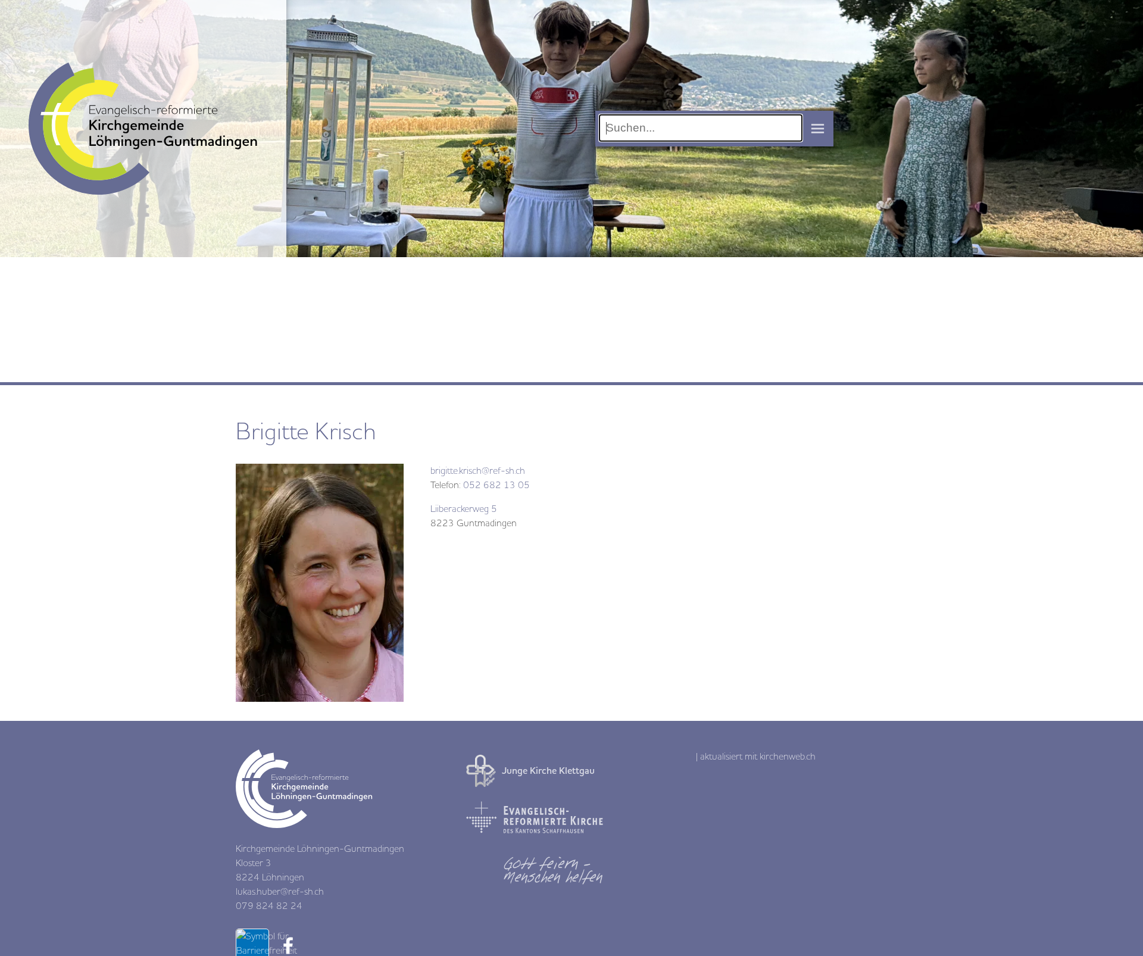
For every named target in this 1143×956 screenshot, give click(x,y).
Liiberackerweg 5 (463, 509)
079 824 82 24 (269, 906)
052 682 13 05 (496, 485)
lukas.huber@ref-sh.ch (280, 891)
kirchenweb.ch (788, 756)
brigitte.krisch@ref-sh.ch (477, 470)
